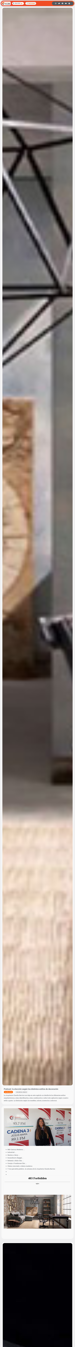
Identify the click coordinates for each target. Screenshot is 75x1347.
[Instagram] (55, 3)
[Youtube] (65, 3)
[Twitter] (59, 3)
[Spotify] (69, 3)
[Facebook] (62, 3)
